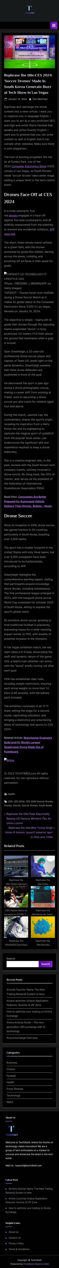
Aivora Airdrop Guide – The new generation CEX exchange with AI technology (26, 1027)
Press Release (15, 1088)
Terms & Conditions (19, 1249)
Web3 (10, 1102)
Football (11, 1075)
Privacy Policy (16, 1243)
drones (13, 215)
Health (11, 794)
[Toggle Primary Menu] (53, 25)
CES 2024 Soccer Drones (39, 801)
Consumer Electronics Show (28, 166)
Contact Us (15, 1237)
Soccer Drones (30, 805)
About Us (14, 1232)
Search (11, 958)
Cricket (11, 1069)
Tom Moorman (40, 99)
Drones (8, 805)
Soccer (16, 805)
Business (12, 1062)
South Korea (45, 805)
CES (10, 801)
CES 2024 (19, 801)
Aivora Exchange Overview (22, 1037)
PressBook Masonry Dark (36, 1264)
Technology (13, 1095)
